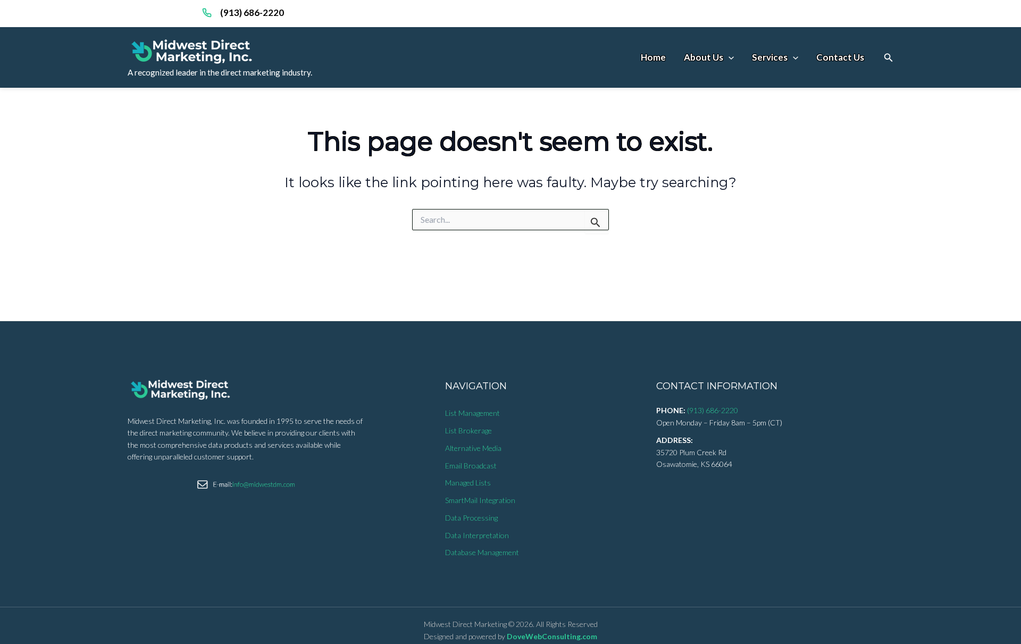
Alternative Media (473, 448)
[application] (728, 57)
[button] (888, 57)
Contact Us (840, 57)
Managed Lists (468, 482)
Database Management (482, 552)
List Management (472, 412)
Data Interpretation (477, 535)
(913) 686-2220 (252, 12)
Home (653, 57)
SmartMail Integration (480, 500)
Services (770, 57)
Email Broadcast (471, 465)
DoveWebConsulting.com (552, 636)
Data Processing (471, 517)
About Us (703, 57)
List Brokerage (468, 430)
